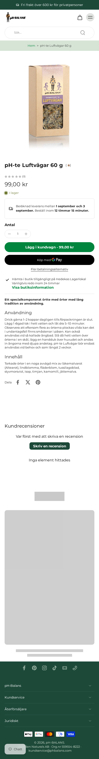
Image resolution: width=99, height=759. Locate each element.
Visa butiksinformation (33, 287)
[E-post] (65, 668)
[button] (49, 247)
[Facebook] (24, 668)
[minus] (9, 234)
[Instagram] (44, 668)
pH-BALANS (55, 742)
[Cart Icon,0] (80, 17)
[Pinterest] (34, 668)
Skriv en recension (49, 446)
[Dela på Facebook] (18, 382)
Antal (10, 225)
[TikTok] (55, 668)
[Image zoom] (49, 100)
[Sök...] (82, 32)
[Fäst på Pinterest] (38, 382)
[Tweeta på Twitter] (28, 382)
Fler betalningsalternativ (49, 269)
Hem (31, 45)
